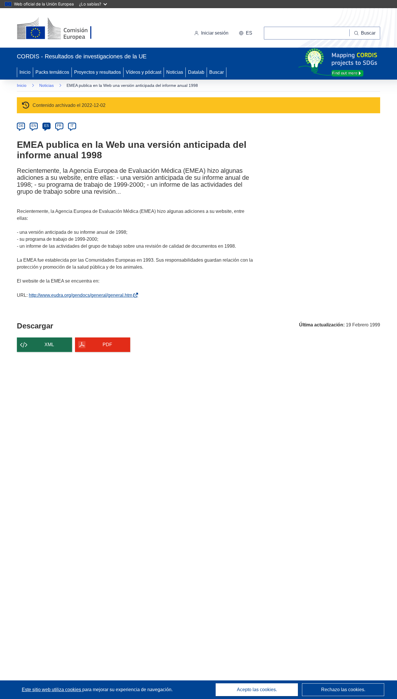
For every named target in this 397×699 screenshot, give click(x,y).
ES (46, 126)
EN (33, 126)
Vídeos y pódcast (143, 72)
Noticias (174, 72)
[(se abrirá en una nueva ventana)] (64, 29)
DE (21, 126)
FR (59, 126)
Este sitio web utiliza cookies (52, 689)
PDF (107, 344)
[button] (245, 33)
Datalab (196, 72)
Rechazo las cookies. (343, 689)
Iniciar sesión (214, 32)
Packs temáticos (52, 72)
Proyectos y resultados (97, 72)
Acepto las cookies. (257, 689)
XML (49, 344)
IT (72, 126)
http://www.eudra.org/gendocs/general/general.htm (82, 295)
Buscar (216, 72)
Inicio (25, 72)
